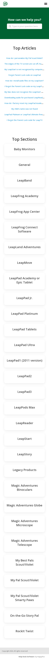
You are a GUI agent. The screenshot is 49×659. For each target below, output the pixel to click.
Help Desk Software (26, 657)
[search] (24, 26)
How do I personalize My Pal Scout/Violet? (24, 58)
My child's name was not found (24, 109)
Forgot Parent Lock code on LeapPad (24, 75)
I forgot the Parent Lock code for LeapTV (24, 120)
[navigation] (45, 3)
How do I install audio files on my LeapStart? (24, 80)
